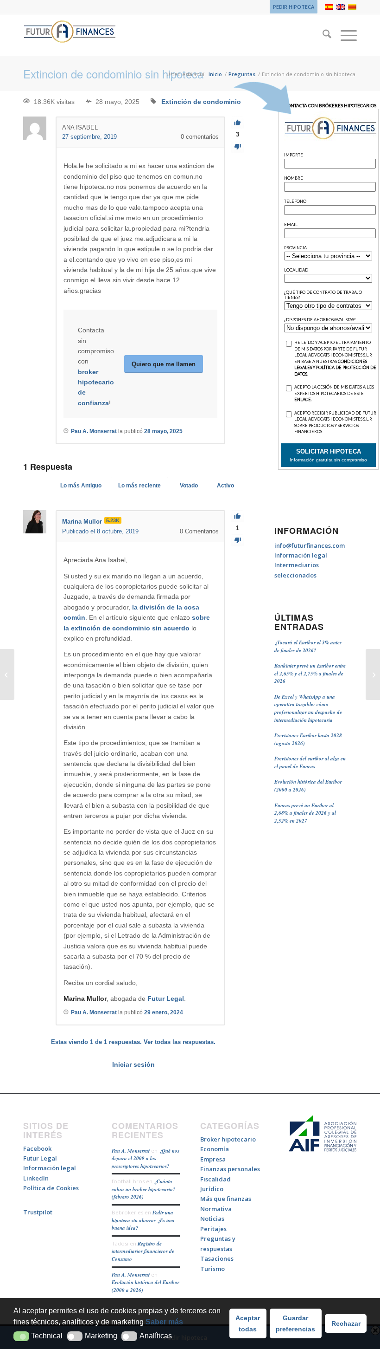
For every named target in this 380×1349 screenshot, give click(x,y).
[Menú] (344, 35)
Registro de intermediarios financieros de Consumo (143, 1251)
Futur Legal (165, 998)
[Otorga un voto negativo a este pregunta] (237, 147)
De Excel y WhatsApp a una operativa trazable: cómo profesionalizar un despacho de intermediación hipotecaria (308, 708)
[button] (21, 1336)
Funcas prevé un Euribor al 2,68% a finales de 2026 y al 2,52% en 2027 (305, 813)
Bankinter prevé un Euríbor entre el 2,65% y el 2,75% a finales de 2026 (310, 673)
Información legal (300, 555)
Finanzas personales (230, 1169)
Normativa (216, 1209)
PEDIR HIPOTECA (293, 6)
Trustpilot (37, 1212)
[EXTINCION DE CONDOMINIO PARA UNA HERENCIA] (7, 674)
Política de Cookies (51, 1188)
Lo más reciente (139, 485)
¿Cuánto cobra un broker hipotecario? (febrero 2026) (144, 1189)
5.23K (113, 520)
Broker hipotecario (228, 1139)
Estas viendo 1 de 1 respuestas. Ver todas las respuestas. (133, 1041)
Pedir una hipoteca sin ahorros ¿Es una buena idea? (143, 1220)
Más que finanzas (225, 1198)
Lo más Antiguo (80, 485)
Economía (214, 1149)
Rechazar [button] (346, 1323)
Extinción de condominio (201, 101)
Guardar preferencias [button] (295, 1323)
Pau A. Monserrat (131, 1150)
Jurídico (211, 1189)
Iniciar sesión (133, 1064)
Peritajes (213, 1229)
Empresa (213, 1159)
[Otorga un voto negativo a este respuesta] (237, 540)
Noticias (212, 1218)
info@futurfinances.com (309, 545)
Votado (189, 485)
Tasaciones (217, 1258)
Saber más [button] (164, 1322)
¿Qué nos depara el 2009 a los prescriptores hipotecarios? (145, 1158)
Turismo (212, 1269)
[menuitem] (291, 7)
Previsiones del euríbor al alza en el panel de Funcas (310, 762)
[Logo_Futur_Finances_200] (69, 35)
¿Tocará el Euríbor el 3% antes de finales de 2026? (308, 646)
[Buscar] (322, 35)
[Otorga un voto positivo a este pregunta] (237, 123)
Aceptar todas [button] (247, 1323)
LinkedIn (36, 1178)
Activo (225, 485)
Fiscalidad (215, 1179)
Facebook (37, 1148)
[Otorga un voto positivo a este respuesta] (237, 516)
